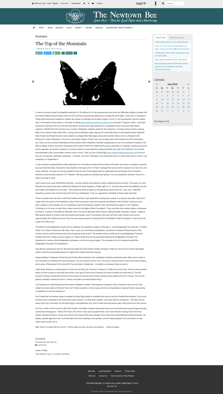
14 (183, 100)
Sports (50, 27)
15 (189, 100)
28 (167, 92)
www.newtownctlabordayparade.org (121, 152)
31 (183, 92)
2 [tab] (91, 108)
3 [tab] (94, 108)
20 (178, 103)
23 (157, 107)
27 (162, 92)
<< (157, 84)
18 (167, 103)
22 (189, 103)
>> (188, 84)
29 (173, 92)
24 (162, 107)
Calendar (88, 27)
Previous (33, 82)
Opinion (78, 27)
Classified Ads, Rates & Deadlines (119, 27)
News (41, 27)
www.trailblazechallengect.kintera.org (96, 122)
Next (149, 82)
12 (173, 100)
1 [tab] (88, 108)
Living (68, 27)
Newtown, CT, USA (141, 4)
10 (162, 100)
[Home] (34, 27)
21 (183, 103)
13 (178, 100)
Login (49, 3)
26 (157, 92)
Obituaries (99, 27)
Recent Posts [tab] (161, 37)
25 (167, 107)
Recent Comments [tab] (176, 37)
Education (59, 27)
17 (162, 103)
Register (55, 3)
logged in (50, 354)
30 (178, 92)
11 (167, 100)
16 (157, 103)
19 (173, 103)
